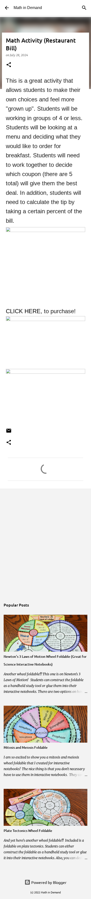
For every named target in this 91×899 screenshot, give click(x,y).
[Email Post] (9, 432)
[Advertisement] (45, 541)
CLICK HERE (23, 311)
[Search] (84, 8)
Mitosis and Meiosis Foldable (26, 747)
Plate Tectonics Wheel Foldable (28, 830)
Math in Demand (28, 8)
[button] (9, 65)
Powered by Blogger (48, 882)
